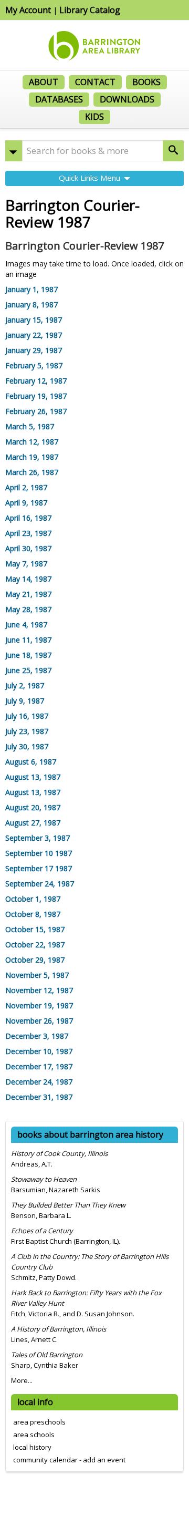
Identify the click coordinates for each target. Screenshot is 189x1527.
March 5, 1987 (29, 426)
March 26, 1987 (31, 472)
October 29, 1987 (35, 960)
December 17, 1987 (38, 1066)
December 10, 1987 (38, 1051)
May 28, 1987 (28, 609)
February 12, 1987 (36, 381)
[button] (13, 150)
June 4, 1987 (26, 625)
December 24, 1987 (38, 1082)
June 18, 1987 (28, 655)
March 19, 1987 (31, 457)
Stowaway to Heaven (44, 1179)
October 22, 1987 (35, 945)
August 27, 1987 (32, 823)
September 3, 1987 (37, 838)
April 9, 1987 (26, 503)
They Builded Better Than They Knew (68, 1205)
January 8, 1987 (31, 304)
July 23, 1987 (26, 731)
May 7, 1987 (26, 564)
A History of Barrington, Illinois (58, 1329)
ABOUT (43, 82)
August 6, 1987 (30, 762)
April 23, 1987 (28, 533)
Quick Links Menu (90, 177)
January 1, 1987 (31, 289)
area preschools (39, 1422)
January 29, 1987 (33, 350)
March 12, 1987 (31, 442)
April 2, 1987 (26, 487)
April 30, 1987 (28, 548)
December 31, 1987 (38, 1097)
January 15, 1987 (33, 320)
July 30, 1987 (26, 746)
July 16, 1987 (26, 716)
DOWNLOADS (127, 99)
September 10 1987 (38, 853)
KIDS (94, 116)
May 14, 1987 (28, 579)
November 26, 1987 (39, 1021)
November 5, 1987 (37, 975)
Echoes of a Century (42, 1230)
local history (32, 1447)
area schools (34, 1434)
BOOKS (146, 82)
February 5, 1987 (33, 365)
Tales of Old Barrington (46, 1354)
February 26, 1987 (36, 411)
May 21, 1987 (28, 594)
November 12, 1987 (39, 990)
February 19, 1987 (36, 396)
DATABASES (59, 99)
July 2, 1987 (24, 685)
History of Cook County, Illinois (59, 1153)
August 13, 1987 (32, 777)
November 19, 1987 (39, 1005)
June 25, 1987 (28, 670)
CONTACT (95, 82)
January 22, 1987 (33, 335)
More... (22, 1380)
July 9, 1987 (24, 701)
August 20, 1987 (32, 807)
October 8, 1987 (32, 914)
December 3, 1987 (36, 1036)
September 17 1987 (38, 868)
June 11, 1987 (28, 640)
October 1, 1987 (32, 899)
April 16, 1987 (28, 518)
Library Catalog (89, 10)
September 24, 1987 (39, 884)
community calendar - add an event (69, 1459)
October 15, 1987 (35, 929)
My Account (28, 10)
